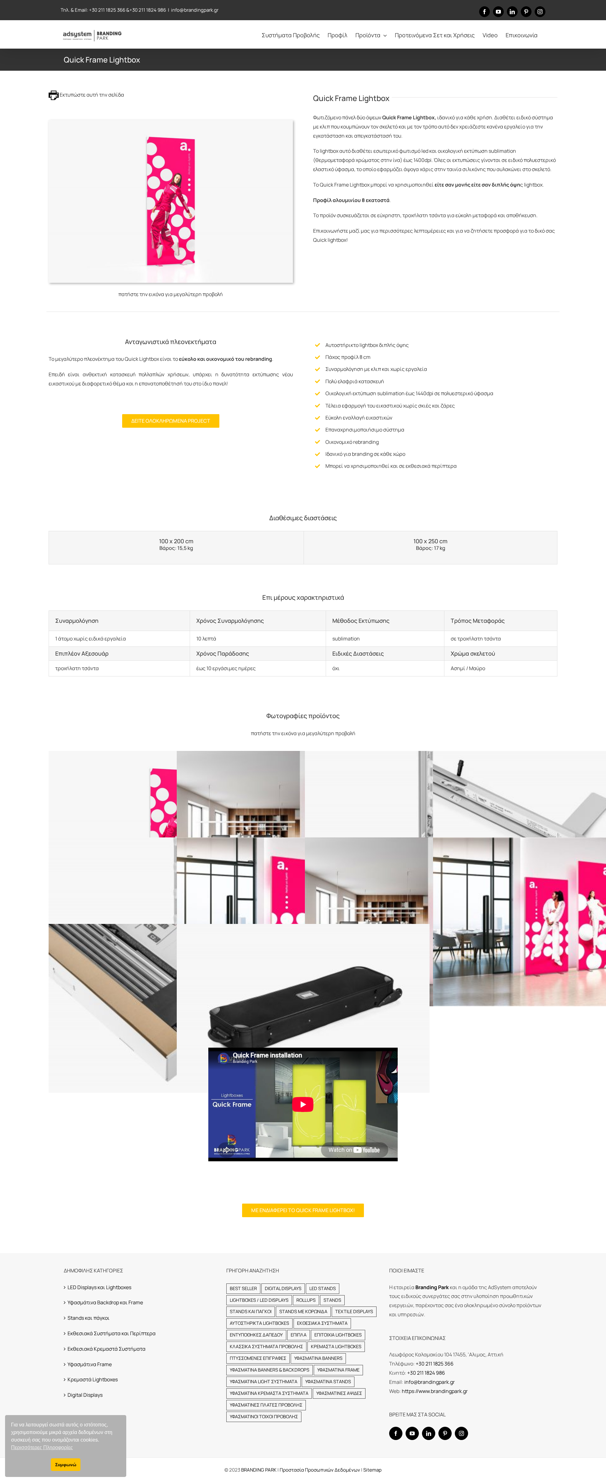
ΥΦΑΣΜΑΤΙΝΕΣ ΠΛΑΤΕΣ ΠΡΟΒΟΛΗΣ (266, 1405)
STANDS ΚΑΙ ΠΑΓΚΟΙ (250, 1311)
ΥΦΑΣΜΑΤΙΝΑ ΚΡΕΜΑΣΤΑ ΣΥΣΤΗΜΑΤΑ (269, 1393)
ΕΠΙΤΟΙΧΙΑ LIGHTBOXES (338, 1335)
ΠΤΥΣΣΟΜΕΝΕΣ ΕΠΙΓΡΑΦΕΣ (258, 1358)
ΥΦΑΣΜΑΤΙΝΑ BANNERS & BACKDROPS (269, 1370)
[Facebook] (395, 1433)
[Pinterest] (445, 1433)
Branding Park (432, 1287)
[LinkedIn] (428, 1433)
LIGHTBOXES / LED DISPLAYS (259, 1300)
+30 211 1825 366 (107, 10)
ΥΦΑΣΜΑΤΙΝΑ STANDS (328, 1381)
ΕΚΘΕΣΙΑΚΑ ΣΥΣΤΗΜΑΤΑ (322, 1323)
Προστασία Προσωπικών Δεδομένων (320, 1470)
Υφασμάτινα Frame (90, 1364)
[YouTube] (412, 1433)
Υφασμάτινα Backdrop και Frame (105, 1302)
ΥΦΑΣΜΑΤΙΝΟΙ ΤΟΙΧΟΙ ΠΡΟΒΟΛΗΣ (264, 1417)
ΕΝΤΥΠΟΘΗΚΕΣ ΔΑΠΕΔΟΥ (256, 1335)
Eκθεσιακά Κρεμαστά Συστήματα (107, 1348)
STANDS (332, 1300)
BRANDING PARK (259, 1470)
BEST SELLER (243, 1288)
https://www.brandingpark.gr (435, 1391)
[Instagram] (461, 1433)
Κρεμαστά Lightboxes (93, 1379)
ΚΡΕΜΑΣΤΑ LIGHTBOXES (336, 1346)
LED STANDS (322, 1288)
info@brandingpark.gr (194, 10)
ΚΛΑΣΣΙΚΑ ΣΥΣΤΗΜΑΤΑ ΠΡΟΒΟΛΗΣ (266, 1346)
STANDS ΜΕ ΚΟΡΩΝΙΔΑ (303, 1311)
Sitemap (372, 1470)
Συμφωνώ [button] (65, 1464)
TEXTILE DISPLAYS (354, 1311)
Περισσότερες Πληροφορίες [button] (42, 1447)
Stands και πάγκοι (89, 1317)
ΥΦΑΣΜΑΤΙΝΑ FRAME (338, 1370)
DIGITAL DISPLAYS (283, 1288)
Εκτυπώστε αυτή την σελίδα (91, 94)
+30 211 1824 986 (147, 10)
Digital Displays (85, 1394)
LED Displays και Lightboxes (99, 1287)
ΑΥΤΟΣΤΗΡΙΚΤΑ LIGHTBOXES (259, 1323)
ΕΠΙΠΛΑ (298, 1335)
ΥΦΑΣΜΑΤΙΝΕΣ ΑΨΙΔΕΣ (339, 1393)
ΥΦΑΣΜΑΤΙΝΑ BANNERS (318, 1358)
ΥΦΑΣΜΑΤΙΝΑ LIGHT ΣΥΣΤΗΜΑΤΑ (263, 1381)
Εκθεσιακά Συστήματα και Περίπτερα (112, 1333)
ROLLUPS (306, 1300)
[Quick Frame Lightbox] (171, 122)
